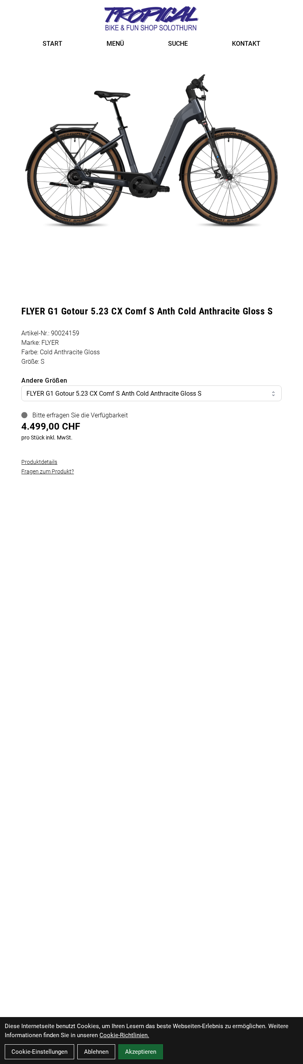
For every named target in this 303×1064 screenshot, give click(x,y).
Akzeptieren (140, 1051)
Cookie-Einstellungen (39, 1051)
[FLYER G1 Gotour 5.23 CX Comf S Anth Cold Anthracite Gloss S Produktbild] (151, 150)
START (52, 43)
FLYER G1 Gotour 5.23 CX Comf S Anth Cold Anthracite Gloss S (114, 393)
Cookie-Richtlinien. (124, 1035)
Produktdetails (39, 462)
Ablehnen (96, 1051)
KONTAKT (246, 43)
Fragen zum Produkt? (47, 471)
